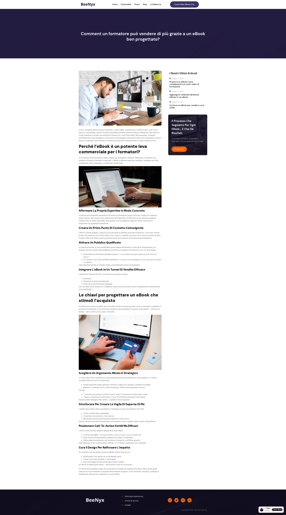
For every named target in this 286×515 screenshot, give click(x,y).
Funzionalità (126, 4)
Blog (145, 4)
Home (115, 4)
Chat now (277, 509)
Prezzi (137, 4)
